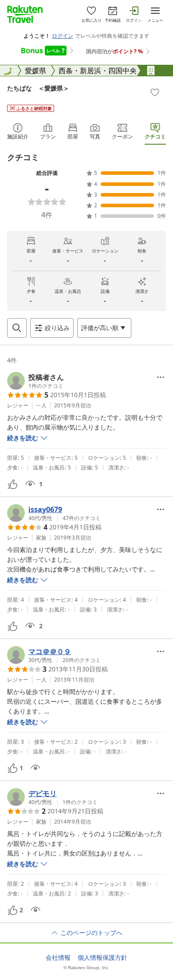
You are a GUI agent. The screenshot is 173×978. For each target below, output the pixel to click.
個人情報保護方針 (102, 957)
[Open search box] (17, 328)
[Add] (155, 92)
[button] (35, 381)
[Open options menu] (160, 377)
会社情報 (58, 957)
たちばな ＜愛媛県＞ (38, 88)
